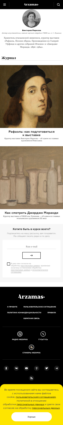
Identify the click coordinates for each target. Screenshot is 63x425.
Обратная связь (31, 318)
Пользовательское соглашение (39, 307)
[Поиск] (58, 5)
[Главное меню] (4, 4)
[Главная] (31, 296)
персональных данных (30, 404)
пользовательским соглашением (36, 396)
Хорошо (31, 417)
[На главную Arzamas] (31, 4)
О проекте (12, 307)
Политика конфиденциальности (24, 313)
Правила (51, 313)
